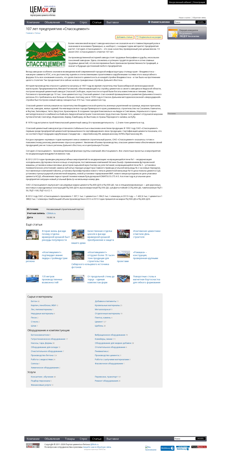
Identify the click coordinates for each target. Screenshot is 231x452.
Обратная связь (199, 17)
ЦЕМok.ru (94, 444)
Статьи (96, 22)
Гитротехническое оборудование (49, 339)
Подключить (189, 33)
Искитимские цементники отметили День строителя (146, 233)
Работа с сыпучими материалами (112, 359)
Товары (70, 22)
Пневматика (102, 351)
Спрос (83, 22)
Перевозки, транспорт (108, 376)
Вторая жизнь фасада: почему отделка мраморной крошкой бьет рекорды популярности (56, 235)
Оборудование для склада (45, 347)
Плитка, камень (103, 317)
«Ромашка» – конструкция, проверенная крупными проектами (137, 257)
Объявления (52, 22)
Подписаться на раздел (150, 37)
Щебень (100, 325)
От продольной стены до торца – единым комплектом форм (101, 279)
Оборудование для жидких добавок (114, 343)
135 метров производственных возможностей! (52, 279)
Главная (29, 33)
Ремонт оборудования (107, 380)
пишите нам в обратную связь (97, 447)
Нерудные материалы (43, 313)
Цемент (100, 321)
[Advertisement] (94, 410)
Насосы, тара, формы (43, 343)
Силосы (35, 363)
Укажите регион (160, 21)
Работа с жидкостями (43, 359)
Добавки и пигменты (107, 301)
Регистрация (199, 2)
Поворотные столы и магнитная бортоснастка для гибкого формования (146, 279)
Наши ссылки (184, 17)
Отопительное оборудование (111, 347)
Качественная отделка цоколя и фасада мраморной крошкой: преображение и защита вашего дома (93, 236)
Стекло (35, 321)
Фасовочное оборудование (109, 363)
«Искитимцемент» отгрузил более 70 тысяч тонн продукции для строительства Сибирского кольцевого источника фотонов (93, 260)
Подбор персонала (41, 380)
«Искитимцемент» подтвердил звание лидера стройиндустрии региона (46, 257)
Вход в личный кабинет (180, 2)
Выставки (113, 22)
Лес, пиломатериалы (42, 309)
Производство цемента (108, 355)
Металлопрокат (103, 309)
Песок (34, 317)
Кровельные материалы (108, 305)
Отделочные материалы (108, 313)
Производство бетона (44, 355)
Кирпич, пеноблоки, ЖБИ (44, 305)
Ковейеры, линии (105, 339)
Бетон (35, 301)
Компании (33, 22)
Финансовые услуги (42, 384)
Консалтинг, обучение (43, 376)
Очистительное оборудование (47, 351)
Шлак (34, 325)
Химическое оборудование (45, 367)
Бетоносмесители (40, 334)
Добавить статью (124, 37)
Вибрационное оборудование (111, 334)
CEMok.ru (51, 213)
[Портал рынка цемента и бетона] (42, 16)
